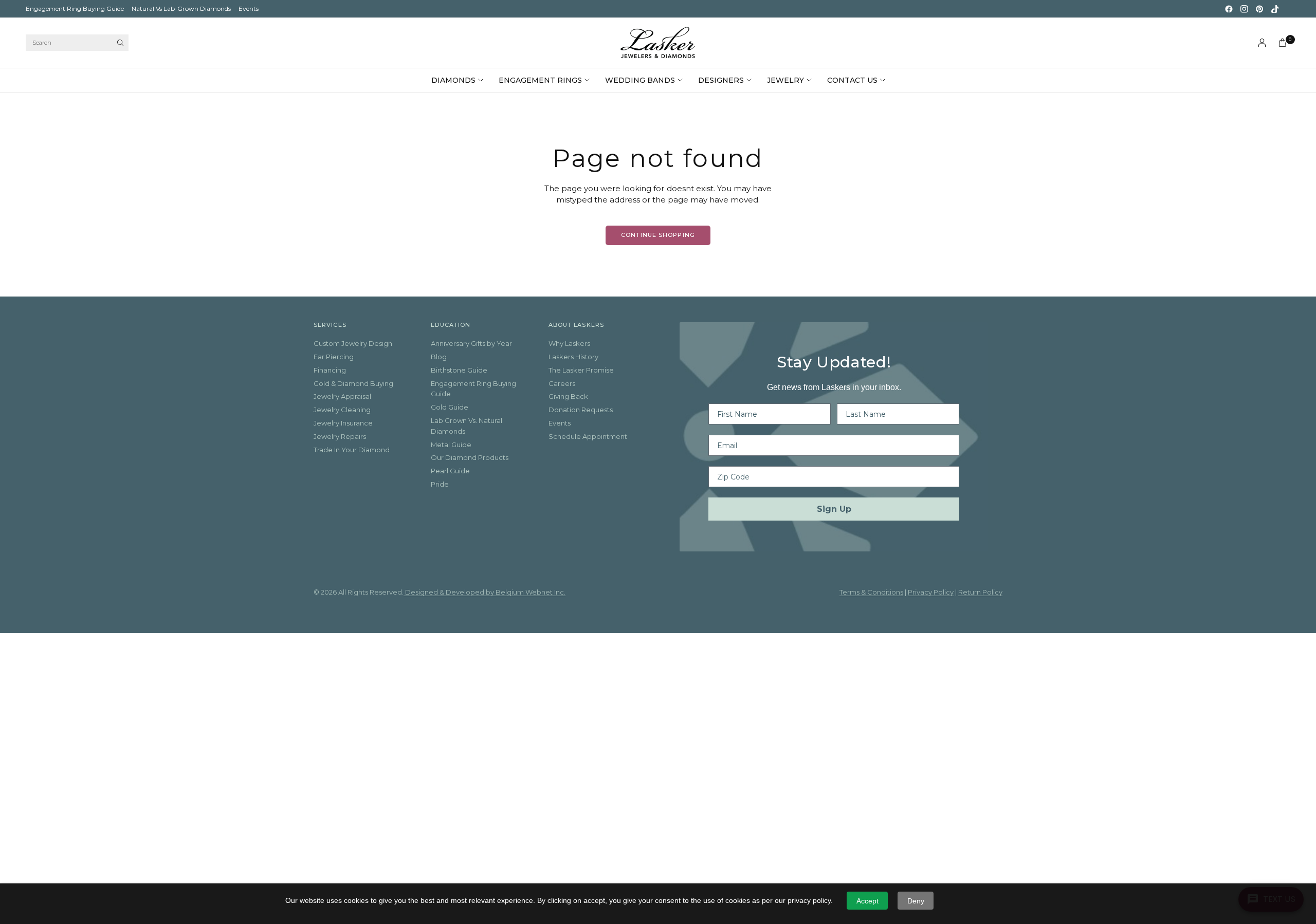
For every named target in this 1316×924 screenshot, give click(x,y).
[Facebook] (1228, 8)
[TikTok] (1275, 8)
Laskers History (573, 357)
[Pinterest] (1259, 8)
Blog (439, 357)
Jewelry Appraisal (342, 396)
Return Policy (980, 592)
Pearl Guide (450, 471)
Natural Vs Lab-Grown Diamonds (181, 8)
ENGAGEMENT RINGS (540, 80)
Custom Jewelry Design (353, 343)
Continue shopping (658, 234)
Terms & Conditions (871, 592)
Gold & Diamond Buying (353, 383)
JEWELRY (785, 80)
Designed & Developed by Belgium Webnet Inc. (484, 592)
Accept (867, 901)
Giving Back (568, 396)
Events (249, 8)
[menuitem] (75, 8)
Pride (440, 484)
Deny (915, 901)
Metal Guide (451, 444)
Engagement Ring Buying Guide (75, 8)
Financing (330, 370)
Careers (562, 383)
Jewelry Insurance (343, 423)
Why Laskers (569, 343)
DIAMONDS (453, 80)
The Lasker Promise (581, 370)
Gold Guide (449, 407)
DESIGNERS (721, 80)
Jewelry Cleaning (342, 409)
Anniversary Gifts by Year (471, 343)
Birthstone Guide (459, 370)
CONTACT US (852, 80)
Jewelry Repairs (340, 436)
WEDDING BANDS (640, 80)
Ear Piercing (334, 357)
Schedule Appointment (588, 436)
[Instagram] (1244, 8)
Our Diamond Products (469, 457)
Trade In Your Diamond (352, 450)
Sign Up (834, 509)
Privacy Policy (931, 592)
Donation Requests (581, 409)
